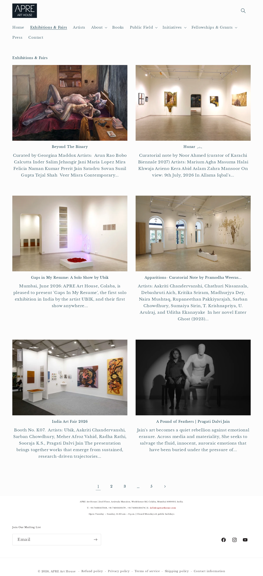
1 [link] (98, 486)
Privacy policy (119, 571)
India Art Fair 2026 (70, 422)
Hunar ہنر (193, 147)
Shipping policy (177, 571)
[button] (98, 27)
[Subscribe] (95, 539)
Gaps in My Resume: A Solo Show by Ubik (70, 278)
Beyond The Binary (70, 147)
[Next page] (164, 486)
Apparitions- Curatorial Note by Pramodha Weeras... (193, 278)
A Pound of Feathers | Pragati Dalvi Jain (193, 422)
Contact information (209, 571)
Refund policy (92, 571)
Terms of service (147, 571)
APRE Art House (63, 571)
